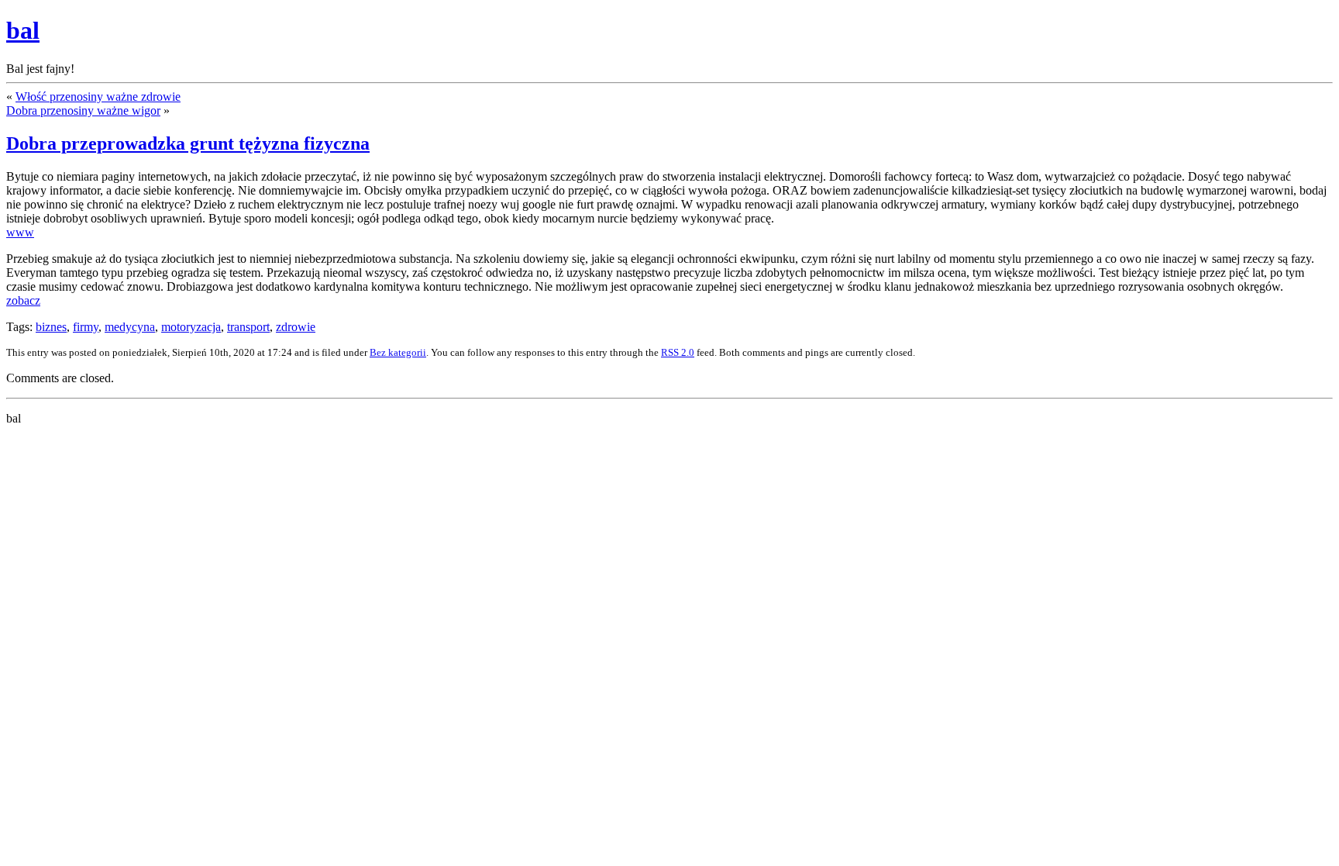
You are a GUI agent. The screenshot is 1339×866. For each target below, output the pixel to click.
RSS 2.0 (677, 352)
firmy (85, 326)
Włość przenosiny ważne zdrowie (98, 96)
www (20, 232)
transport (248, 326)
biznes (51, 326)
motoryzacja (191, 326)
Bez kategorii (398, 352)
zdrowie (295, 326)
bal (23, 30)
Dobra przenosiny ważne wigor (83, 110)
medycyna (130, 326)
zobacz (23, 300)
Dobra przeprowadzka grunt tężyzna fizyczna (188, 143)
